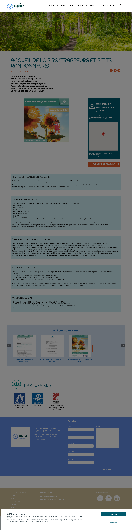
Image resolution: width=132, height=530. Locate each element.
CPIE (112, 5)
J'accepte (113, 514)
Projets (71, 5)
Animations (53, 5)
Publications (82, 5)
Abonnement (103, 5)
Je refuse (113, 522)
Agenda (92, 5)
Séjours (63, 5)
